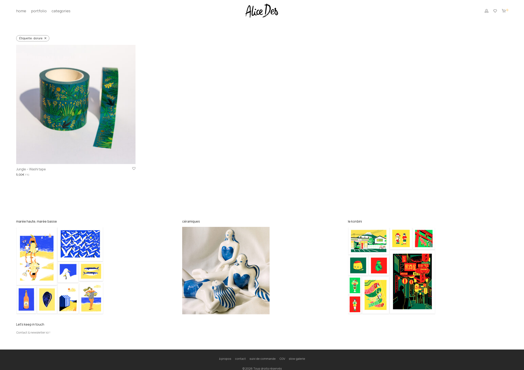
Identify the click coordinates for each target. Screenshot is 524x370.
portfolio (39, 10)
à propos (225, 359)
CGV (282, 359)
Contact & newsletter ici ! (33, 332)
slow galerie (297, 359)
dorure (31, 38)
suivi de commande (263, 359)
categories (61, 10)
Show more (22, 175)
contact (240, 359)
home (21, 10)
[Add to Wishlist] (134, 169)
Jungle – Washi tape (31, 169)
